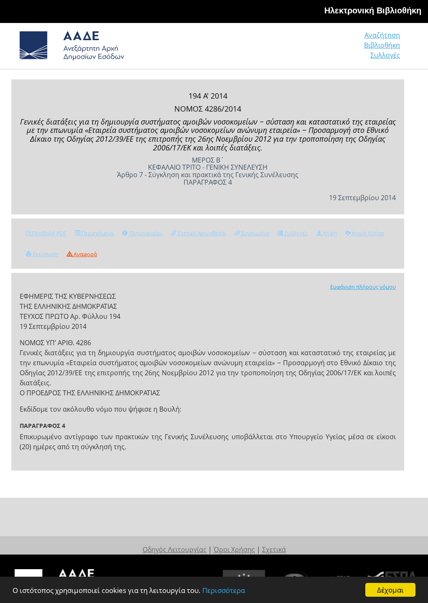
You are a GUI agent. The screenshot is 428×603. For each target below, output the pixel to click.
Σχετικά (274, 549)
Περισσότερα (223, 590)
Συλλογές (385, 55)
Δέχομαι (390, 590)
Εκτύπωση (45, 254)
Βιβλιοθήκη (382, 45)
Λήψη (329, 233)
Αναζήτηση (382, 35)
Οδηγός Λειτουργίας (174, 549)
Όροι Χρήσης (234, 549)
